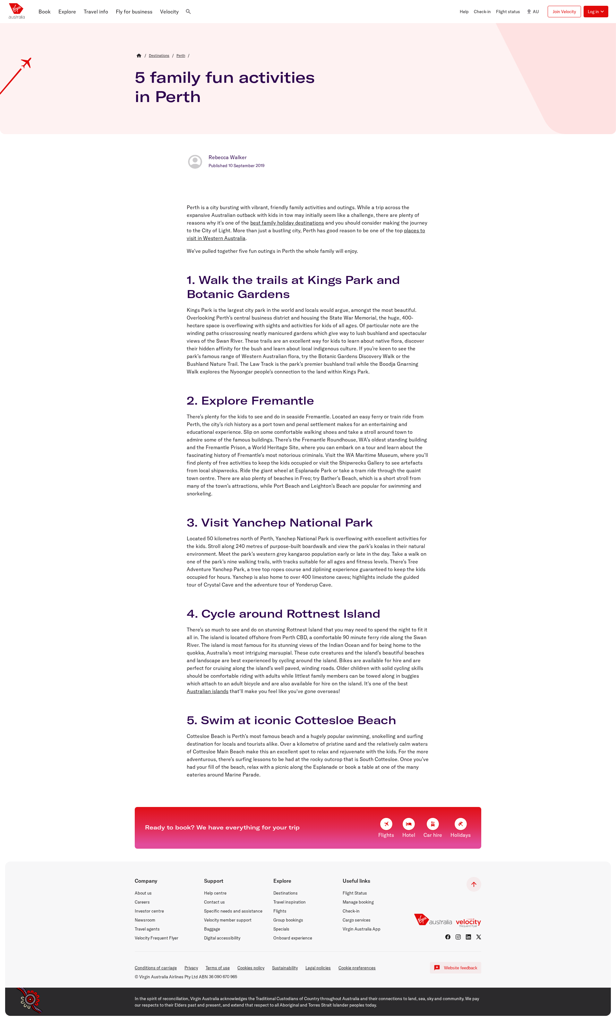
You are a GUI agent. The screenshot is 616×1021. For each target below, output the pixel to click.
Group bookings (288, 919)
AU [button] (536, 11)
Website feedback (460, 967)
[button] (44, 11)
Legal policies (318, 967)
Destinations (285, 893)
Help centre (215, 893)
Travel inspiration (289, 902)
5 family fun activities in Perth (225, 86)
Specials (281, 928)
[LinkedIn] (468, 936)
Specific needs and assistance (233, 911)
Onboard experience (292, 937)
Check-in (351, 911)
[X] (478, 936)
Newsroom (145, 919)
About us (143, 893)
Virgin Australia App (362, 928)
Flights (280, 911)
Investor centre (149, 911)
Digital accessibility (222, 937)
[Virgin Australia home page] (17, 11)
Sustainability (285, 967)
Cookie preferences (357, 967)
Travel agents (147, 928)
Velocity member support (228, 919)
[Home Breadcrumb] (139, 55)
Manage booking (358, 902)
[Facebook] (447, 936)
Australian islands (207, 691)
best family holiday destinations (287, 222)
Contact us (214, 902)
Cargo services (357, 919)
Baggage (212, 928)
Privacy (191, 967)
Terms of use (218, 967)
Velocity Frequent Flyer (156, 937)
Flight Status (355, 893)
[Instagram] (458, 936)
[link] (159, 55)
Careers (142, 902)
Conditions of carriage (156, 967)
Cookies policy (250, 967)
